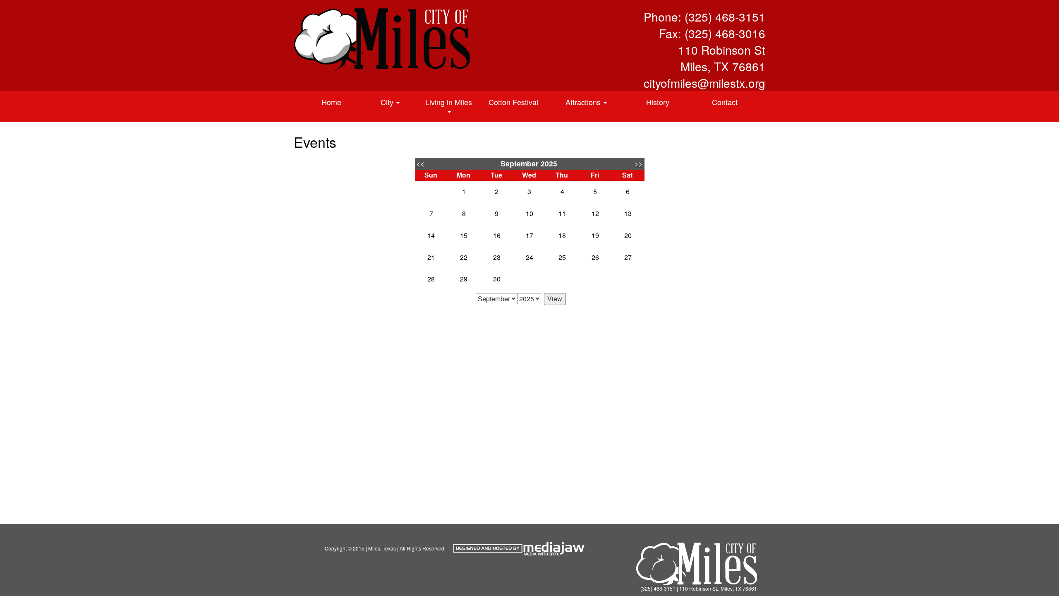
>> (638, 163)
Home (331, 101)
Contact (725, 101)
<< (420, 163)
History (657, 101)
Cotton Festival (513, 101)
